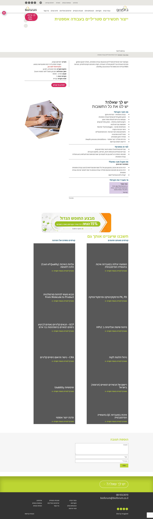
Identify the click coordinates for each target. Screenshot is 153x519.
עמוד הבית (106, 11)
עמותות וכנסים (66, 3)
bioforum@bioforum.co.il (114, 498)
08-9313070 (122, 494)
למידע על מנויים (59, 85)
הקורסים (98, 11)
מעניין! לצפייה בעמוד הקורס (117, 271)
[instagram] (32, 3)
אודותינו (75, 3)
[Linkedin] (29, 3)
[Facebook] (35, 3)
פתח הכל (71, 198)
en (41, 3)
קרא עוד (125, 192)
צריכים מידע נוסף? (30, 17)
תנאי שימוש (72, 508)
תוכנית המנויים (78, 11)
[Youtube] (26, 3)
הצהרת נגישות (29, 514)
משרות (58, 3)
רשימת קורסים (49, 3)
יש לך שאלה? (115, 483)
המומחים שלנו (89, 11)
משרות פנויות (37, 506)
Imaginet (125, 514)
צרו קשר (46, 11)
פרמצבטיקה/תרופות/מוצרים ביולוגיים (110, 33)
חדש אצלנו (54, 11)
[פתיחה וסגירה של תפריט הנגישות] (4, 13)
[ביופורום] (122, 9)
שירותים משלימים (65, 11)
